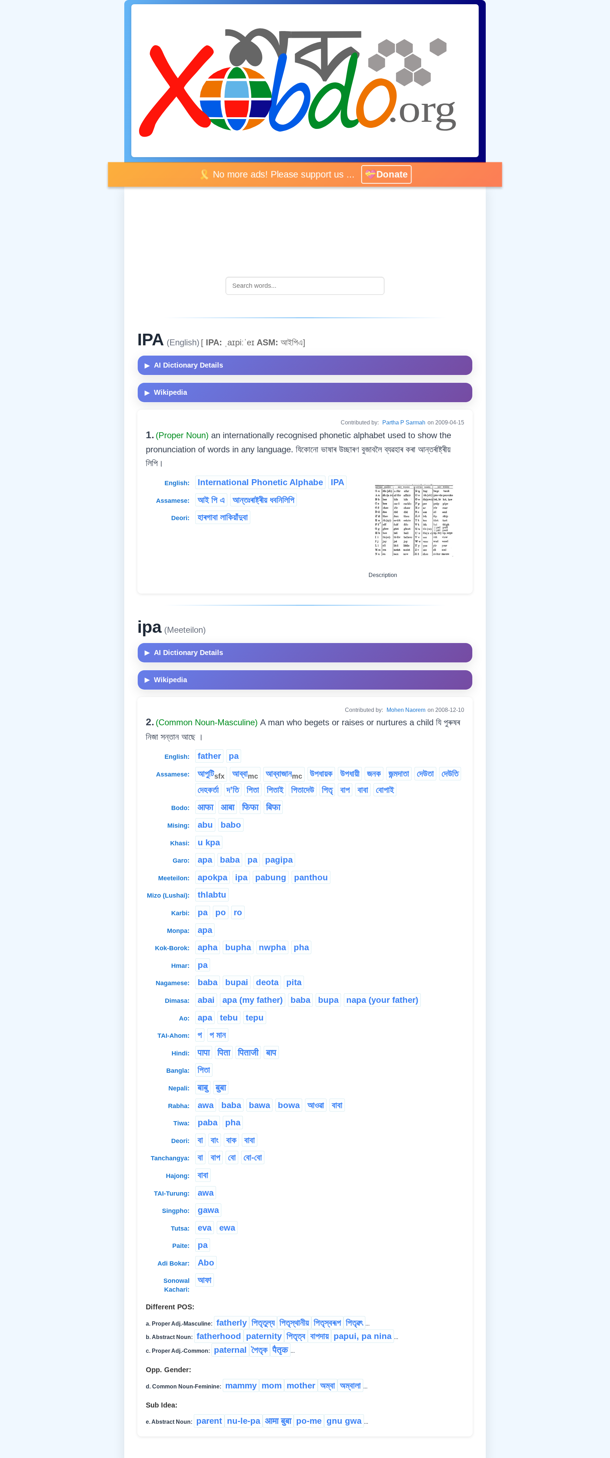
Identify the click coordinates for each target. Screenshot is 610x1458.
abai (206, 1000)
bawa (259, 1105)
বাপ (345, 790)
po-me (309, 1421)
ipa (241, 877)
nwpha (272, 947)
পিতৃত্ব (296, 1336)
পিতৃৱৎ (354, 1322)
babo (231, 824)
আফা (204, 1280)
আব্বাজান (284, 774)
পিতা (253, 790)
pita (293, 982)
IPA (337, 482)
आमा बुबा (278, 1421)
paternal (230, 1350)
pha (301, 947)
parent (209, 1421)
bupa (328, 1000)
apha (207, 947)
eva (204, 1227)
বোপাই (385, 790)
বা (200, 1140)
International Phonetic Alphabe (260, 482)
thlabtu (212, 894)
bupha (238, 947)
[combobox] (305, 286)
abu (205, 824)
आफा (205, 807)
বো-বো (253, 1157)
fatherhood (219, 1336)
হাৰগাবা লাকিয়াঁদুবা (223, 517)
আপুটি (211, 774)
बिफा (273, 807)
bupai (236, 982)
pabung (270, 877)
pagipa (279, 859)
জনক (374, 773)
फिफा (250, 807)
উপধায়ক (321, 773)
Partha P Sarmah (403, 422)
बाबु (203, 1087)
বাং (215, 1140)
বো (232, 1157)
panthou (311, 877)
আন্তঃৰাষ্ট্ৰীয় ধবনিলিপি (263, 500)
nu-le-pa (243, 1421)
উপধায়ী (349, 773)
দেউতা (425, 773)
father (209, 756)
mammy (241, 1385)
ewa (227, 1227)
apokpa (212, 877)
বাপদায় (319, 1336)
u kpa (209, 842)
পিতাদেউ (302, 790)
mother (301, 1385)
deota (267, 982)
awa (206, 1105)
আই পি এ (211, 500)
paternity (264, 1336)
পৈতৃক (260, 1350)
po (220, 912)
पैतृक (280, 1350)
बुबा (221, 1087)
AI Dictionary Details (184, 365)
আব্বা (245, 774)
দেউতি (450, 773)
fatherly (231, 1322)
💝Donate (382, 174)
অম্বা (327, 1385)
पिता (223, 1052)
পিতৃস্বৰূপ (327, 1322)
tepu (255, 1017)
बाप (271, 1052)
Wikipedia (166, 392)
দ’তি (233, 790)
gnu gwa (344, 1421)
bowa (289, 1105)
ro (238, 912)
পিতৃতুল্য (263, 1322)
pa (234, 756)
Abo (206, 1262)
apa (205, 859)
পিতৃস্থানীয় (294, 1322)
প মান (218, 1035)
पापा (204, 1052)
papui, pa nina (362, 1336)
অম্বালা (350, 1385)
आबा (227, 807)
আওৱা (315, 1105)
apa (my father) (252, 1000)
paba (207, 1122)
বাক (231, 1140)
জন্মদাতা (399, 773)
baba (230, 859)
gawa (208, 1210)
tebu (229, 1017)
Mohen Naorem (406, 710)
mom (272, 1385)
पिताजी (248, 1052)
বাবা (363, 790)
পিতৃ (327, 790)
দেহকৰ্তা (208, 790)
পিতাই (275, 790)
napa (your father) (382, 1000)
